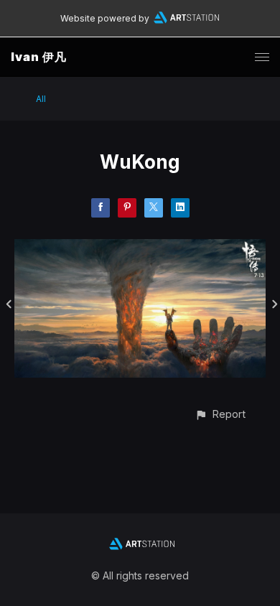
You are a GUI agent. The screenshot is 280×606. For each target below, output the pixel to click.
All (41, 98)
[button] (220, 414)
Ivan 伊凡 (39, 57)
